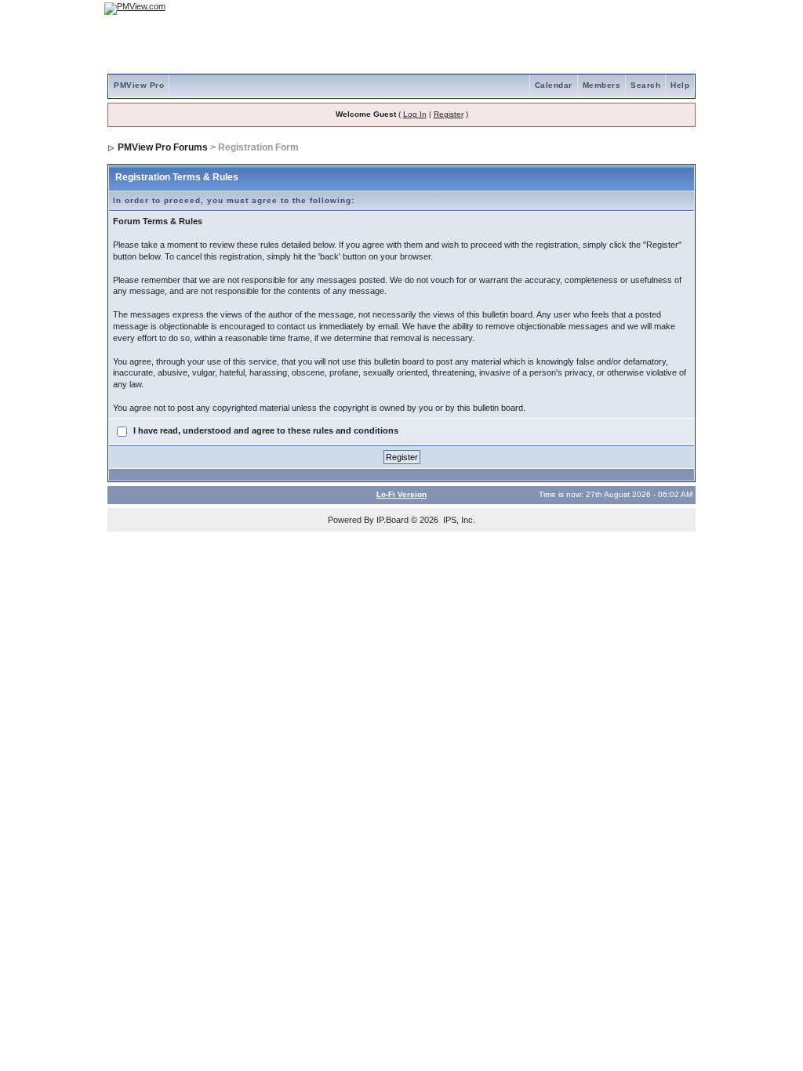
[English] (632, 8)
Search (645, 85)
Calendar (553, 85)
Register (448, 114)
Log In (415, 114)
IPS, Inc (458, 520)
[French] (676, 8)
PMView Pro (139, 85)
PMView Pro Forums (163, 147)
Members (602, 85)
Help (679, 85)
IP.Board (392, 520)
